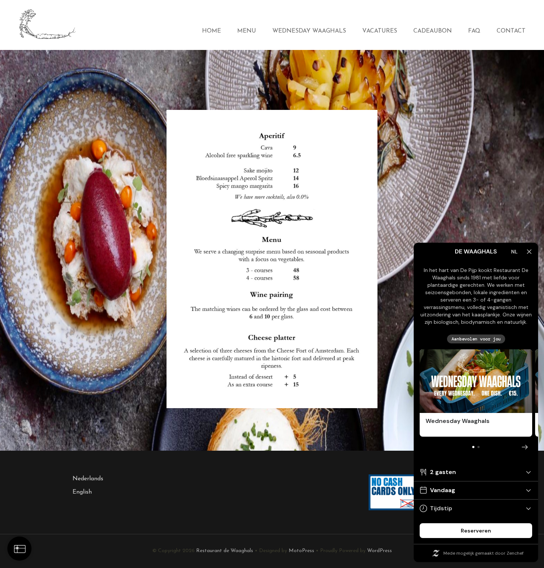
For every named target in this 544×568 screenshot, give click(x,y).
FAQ (474, 31)
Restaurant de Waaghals (224, 551)
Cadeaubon (432, 31)
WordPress (379, 551)
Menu (246, 31)
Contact (511, 31)
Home (211, 31)
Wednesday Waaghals (309, 31)
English (82, 492)
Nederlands (88, 479)
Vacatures (379, 31)
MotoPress (301, 551)
